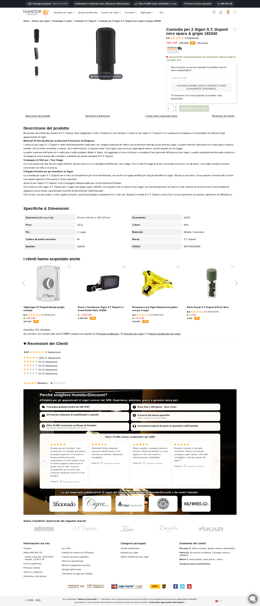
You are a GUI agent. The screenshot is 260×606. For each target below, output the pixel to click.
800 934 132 (226, 4)
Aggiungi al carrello (194, 108)
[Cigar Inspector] (130, 504)
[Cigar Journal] (96, 504)
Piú (161, 12)
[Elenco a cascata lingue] (218, 601)
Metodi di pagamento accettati (76, 565)
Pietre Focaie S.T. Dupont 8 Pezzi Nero (208, 307)
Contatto (27, 548)
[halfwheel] (196, 504)
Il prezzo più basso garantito (154, 415)
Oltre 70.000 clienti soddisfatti (157, 4)
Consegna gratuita (49, 4)
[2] (174, 38)
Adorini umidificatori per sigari (165, 334)
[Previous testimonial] (44, 461)
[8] (145, 315)
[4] (180, 38)
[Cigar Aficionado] (63, 504)
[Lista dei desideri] (235, 13)
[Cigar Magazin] (163, 504)
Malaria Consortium (88, 599)
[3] (177, 38)
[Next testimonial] (216, 461)
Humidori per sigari (134, 334)
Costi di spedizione (32, 563)
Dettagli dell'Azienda (71, 569)
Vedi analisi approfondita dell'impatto (166, 602)
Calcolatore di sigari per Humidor (77, 574)
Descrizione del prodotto (38, 116)
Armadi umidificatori (108, 334)
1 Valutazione (191, 38)
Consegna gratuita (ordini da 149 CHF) (68, 407)
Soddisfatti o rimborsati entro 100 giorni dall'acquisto (102, 4)
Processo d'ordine (31, 568)
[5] (182, 38)
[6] (143, 315)
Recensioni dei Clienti (223, 116)
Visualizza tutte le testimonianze (195, 563)
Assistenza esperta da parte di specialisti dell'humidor (168, 426)
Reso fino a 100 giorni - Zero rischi (157, 407)
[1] (171, 38)
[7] (198, 312)
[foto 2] (36, 71)
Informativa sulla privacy (35, 576)
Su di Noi (66, 548)
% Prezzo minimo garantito (198, 4)
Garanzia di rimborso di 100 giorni (78, 552)
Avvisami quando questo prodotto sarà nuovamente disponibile (201, 87)
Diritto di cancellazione (72, 561)
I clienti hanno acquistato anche (161, 116)
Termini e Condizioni (33, 572)
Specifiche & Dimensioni (97, 116)
